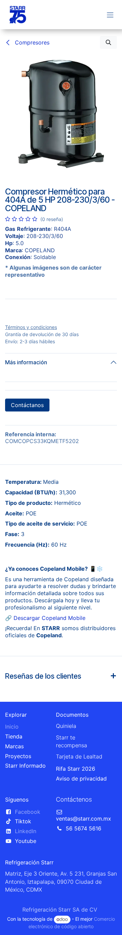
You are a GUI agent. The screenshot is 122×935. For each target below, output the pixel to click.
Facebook (27, 866)
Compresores (31, 42)
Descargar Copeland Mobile (49, 672)
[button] (108, 42)
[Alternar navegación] (110, 14)
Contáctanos (27, 459)
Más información (26, 416)
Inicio (12, 780)
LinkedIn (25, 885)
